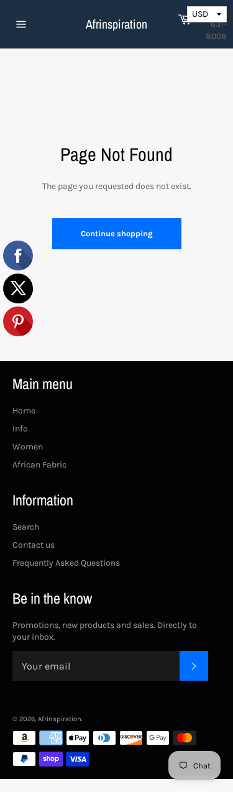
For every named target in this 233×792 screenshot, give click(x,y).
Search (25, 527)
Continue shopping (117, 233)
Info (20, 428)
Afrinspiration (116, 24)
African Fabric (39, 464)
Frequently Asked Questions (66, 563)
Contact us (33, 545)
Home (23, 410)
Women (27, 446)
